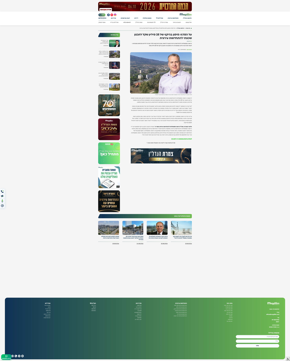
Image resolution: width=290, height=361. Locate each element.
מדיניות (230, 317)
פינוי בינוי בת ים (229, 308)
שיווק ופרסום (102, 18)
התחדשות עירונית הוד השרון (180, 316)
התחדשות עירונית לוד (182, 314)
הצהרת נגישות (47, 314)
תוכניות (230, 316)
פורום (49, 307)
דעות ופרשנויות (125, 18)
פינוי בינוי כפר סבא (228, 310)
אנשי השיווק (101, 22)
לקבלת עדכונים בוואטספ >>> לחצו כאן (181, 139)
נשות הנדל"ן (138, 22)
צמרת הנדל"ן (164, 22)
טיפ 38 (94, 307)
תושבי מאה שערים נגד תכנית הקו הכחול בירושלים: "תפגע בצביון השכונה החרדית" (133, 238)
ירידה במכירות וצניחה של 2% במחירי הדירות (103, 64)
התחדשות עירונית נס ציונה (181, 310)
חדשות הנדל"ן (187, 18)
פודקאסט (189, 22)
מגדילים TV (159, 18)
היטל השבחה (138, 316)
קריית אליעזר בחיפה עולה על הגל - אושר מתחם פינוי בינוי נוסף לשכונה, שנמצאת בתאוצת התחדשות (103, 53)
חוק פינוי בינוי (229, 321)
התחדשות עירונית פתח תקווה (180, 308)
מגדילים (47, 303)
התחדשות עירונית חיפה (181, 312)
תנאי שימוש (47, 316)
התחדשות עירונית (173, 18)
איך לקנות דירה (137, 308)
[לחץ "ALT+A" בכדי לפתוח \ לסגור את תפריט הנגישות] (288, 359)
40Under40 (127, 22)
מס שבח (139, 310)
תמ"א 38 (93, 303)
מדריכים (113, 18)
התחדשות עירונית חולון (181, 307)
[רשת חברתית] (115, 15)
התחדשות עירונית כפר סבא (180, 305)
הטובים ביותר (177, 22)
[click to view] (145, 7)
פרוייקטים (230, 319)
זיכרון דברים (138, 307)
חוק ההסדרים (138, 319)
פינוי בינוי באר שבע (228, 305)
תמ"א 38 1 (93, 308)
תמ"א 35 (139, 317)
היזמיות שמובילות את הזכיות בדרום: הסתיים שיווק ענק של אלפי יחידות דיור (103, 75)
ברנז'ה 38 (94, 305)
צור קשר (48, 312)
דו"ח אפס (139, 314)
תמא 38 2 (93, 310)
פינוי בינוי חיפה (229, 314)
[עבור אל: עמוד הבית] (186, 15)
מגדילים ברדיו (114, 22)
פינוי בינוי (229, 303)
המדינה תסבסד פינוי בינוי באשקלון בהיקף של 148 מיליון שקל (103, 85)
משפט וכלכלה (147, 18)
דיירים (136, 18)
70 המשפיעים (151, 22)
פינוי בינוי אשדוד (228, 307)
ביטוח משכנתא (138, 312)
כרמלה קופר (189, 49)
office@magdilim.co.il (272, 314)
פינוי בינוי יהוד (229, 312)
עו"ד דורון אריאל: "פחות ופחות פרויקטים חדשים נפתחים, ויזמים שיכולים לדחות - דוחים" (104, 42)
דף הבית (188, 28)
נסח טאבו (139, 305)
